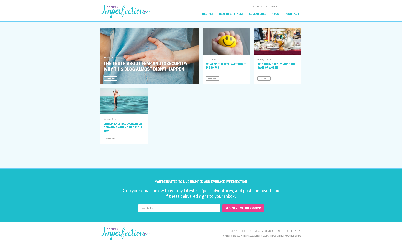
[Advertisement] (201, 154)
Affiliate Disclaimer (285, 236)
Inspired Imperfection (125, 12)
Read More (110, 78)
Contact (298, 236)
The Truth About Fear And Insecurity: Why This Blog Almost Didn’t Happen (145, 66)
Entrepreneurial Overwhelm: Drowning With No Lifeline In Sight (123, 127)
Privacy (273, 236)
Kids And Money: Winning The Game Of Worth (276, 65)
